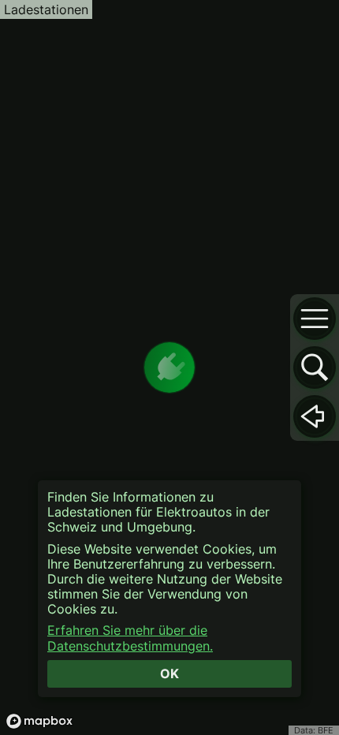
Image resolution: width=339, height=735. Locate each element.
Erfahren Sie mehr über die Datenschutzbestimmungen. (130, 638)
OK (169, 673)
